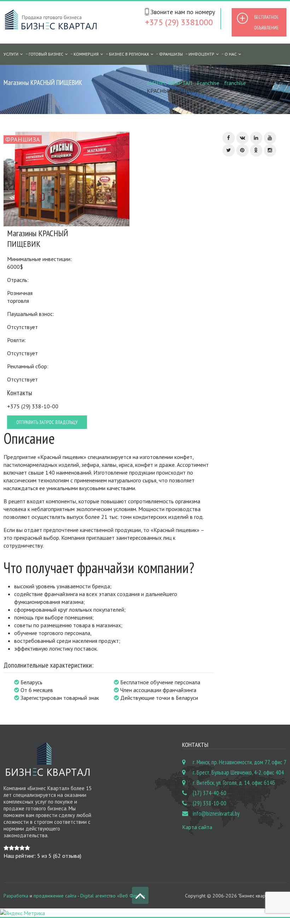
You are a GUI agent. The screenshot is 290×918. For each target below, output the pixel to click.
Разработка (16, 895)
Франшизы (171, 54)
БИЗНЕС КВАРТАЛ (169, 82)
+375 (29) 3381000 (179, 22)
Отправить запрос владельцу (46, 422)
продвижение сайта (55, 895)
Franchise (208, 82)
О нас (231, 54)
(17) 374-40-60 (209, 793)
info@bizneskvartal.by (216, 813)
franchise (235, 82)
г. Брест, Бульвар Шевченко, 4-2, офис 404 (238, 772)
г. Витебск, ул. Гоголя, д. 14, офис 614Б (234, 783)
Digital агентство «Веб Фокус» (112, 895)
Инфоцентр (201, 54)
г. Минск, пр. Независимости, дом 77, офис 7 (239, 762)
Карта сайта (197, 827)
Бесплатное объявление (266, 22)
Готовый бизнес (46, 54)
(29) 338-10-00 (209, 803)
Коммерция (86, 54)
